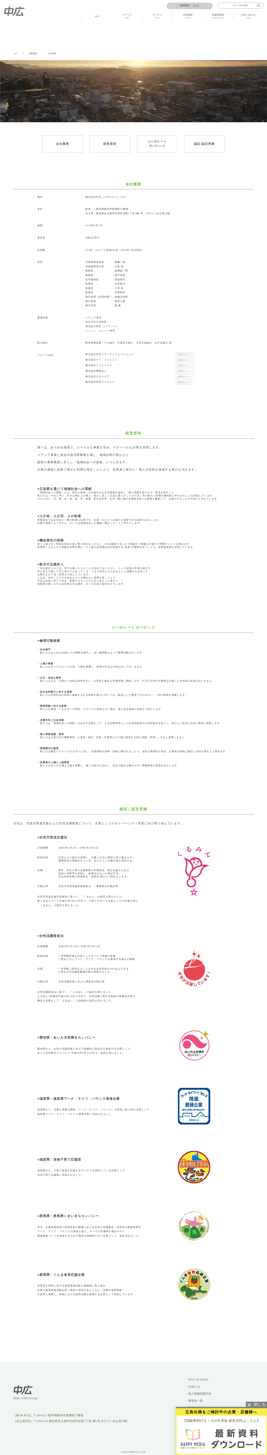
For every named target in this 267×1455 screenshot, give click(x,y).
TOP (97, 16)
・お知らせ (192, 1386)
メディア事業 (94, 317)
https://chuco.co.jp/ (25, 1398)
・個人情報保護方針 (198, 1393)
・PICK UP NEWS (196, 1379)
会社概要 (52, 53)
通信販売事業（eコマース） (102, 326)
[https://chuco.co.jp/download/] (221, 1438)
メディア (127, 16)
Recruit (189, 5)
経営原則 (109, 144)
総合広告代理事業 (96, 322)
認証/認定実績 (204, 144)
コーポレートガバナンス (157, 144)
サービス (157, 16)
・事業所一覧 (194, 1400)
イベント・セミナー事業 (100, 330)
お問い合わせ (248, 16)
